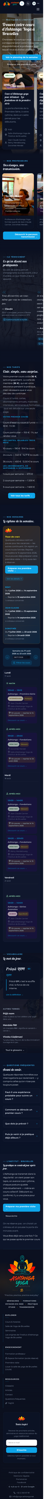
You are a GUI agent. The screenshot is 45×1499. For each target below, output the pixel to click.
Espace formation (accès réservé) (22, 1358)
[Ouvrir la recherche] (22, 3)
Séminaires (10, 1331)
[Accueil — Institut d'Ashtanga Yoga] (21, 1271)
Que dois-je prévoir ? (16, 1123)
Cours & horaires (12, 1322)
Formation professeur (15, 1354)
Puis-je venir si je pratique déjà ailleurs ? (19, 1136)
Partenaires (21, 1479)
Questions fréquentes (15, 1399)
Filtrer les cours (23, 663)
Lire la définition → (14, 995)
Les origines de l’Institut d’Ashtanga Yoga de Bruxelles (21, 1336)
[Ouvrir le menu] (38, 9)
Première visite (12, 1363)
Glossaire (9, 1386)
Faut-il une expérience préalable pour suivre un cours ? (18, 1095)
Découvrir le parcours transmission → (26, 235)
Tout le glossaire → (15, 1050)
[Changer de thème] (28, 3)
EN (38, 3)
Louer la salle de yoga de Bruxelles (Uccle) (21, 1368)
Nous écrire (11, 1216)
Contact (9, 1394)
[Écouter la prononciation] (29, 968)
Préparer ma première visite (21, 64)
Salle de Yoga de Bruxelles (17, 1326)
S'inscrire (21, 1450)
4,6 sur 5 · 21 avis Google (23, 1487)
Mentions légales (22, 1476)
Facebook (21, 1482)
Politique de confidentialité (21, 1472)
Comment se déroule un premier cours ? (18, 1111)
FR (34, 3)
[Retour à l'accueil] (11, 3)
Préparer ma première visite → (19, 569)
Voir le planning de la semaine (22, 57)
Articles (8, 1390)
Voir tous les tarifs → (21, 495)
